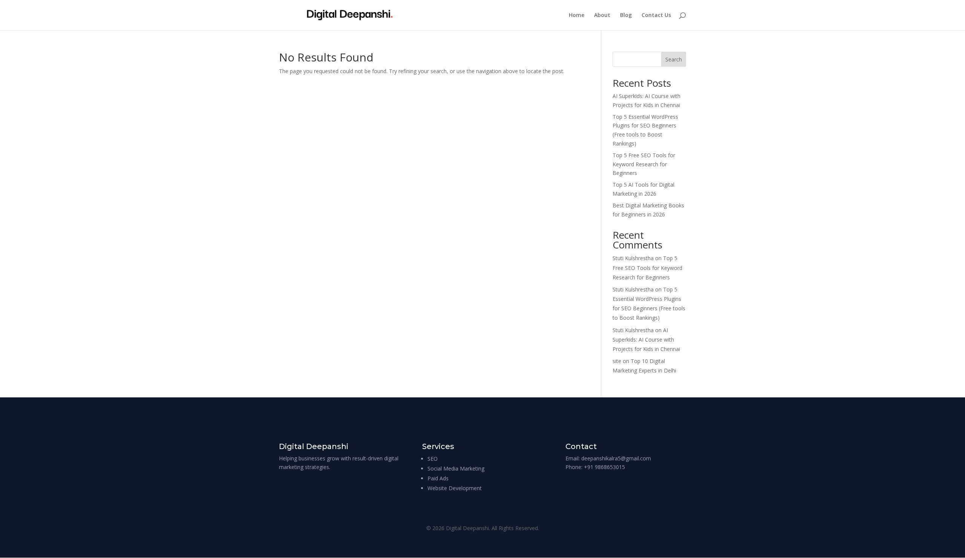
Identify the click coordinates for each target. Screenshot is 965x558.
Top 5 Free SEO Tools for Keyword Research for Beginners (644, 164)
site (617, 361)
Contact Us (656, 15)
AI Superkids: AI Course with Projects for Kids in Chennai (646, 340)
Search (673, 59)
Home (576, 15)
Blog (626, 15)
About (602, 15)
